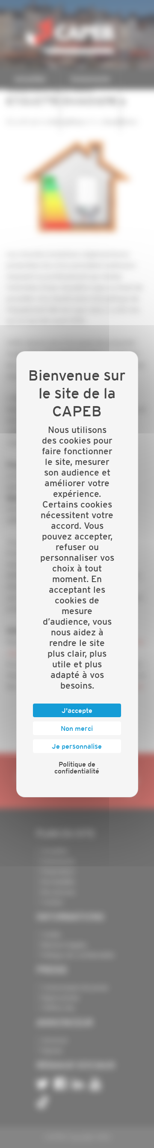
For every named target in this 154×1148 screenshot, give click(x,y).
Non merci (77, 728)
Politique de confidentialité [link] (76, 767)
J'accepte (77, 710)
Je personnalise (77, 746)
